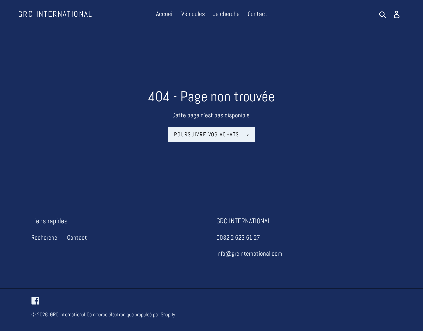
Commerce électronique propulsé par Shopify (131, 314)
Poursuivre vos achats (206, 134)
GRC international (55, 14)
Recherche (44, 237)
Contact (77, 237)
